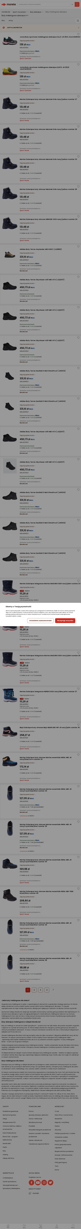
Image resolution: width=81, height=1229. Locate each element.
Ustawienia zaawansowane (40, 620)
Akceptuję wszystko (65, 620)
